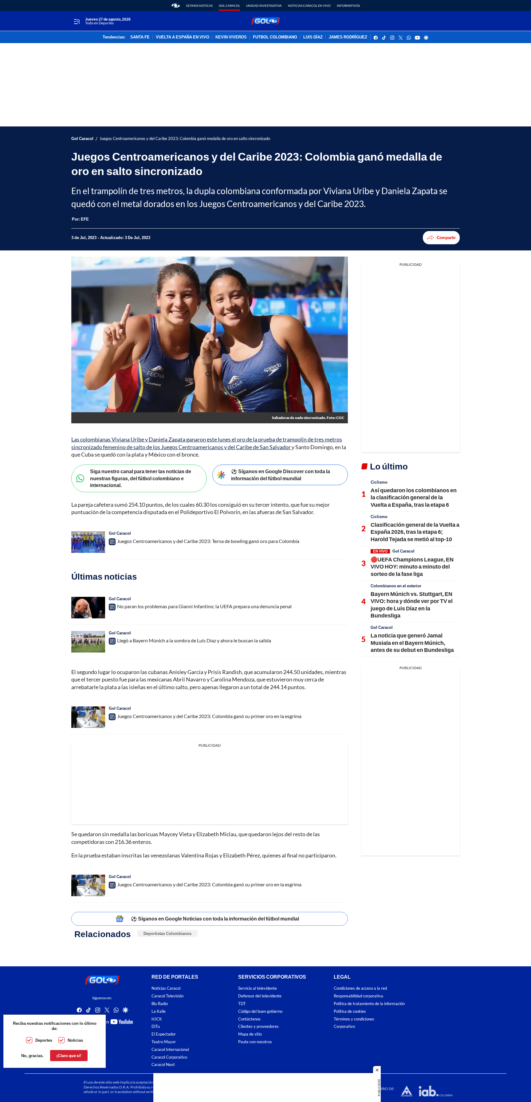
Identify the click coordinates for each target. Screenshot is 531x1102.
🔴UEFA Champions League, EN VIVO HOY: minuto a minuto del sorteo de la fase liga (412, 566)
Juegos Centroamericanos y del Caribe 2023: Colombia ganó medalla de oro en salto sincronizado (185, 139)
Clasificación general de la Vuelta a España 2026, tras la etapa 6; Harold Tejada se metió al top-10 (415, 531)
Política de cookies (350, 1011)
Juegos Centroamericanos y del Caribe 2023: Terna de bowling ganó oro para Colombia (208, 541)
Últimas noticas (199, 5)
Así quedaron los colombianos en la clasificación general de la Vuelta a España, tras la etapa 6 (414, 497)
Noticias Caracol (165, 989)
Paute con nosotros (255, 1042)
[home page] (175, 5)
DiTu (155, 1027)
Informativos (348, 5)
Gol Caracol (229, 5)
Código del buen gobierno (260, 1011)
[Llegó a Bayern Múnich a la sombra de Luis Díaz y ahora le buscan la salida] (88, 642)
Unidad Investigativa (264, 5)
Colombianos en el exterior (396, 585)
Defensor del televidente (259, 996)
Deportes (43, 1040)
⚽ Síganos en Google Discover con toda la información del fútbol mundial (280, 474)
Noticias (75, 1040)
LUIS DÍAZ (313, 37)
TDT (242, 1004)
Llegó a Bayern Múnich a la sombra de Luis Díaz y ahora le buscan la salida (194, 640)
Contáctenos (249, 1019)
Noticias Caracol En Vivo (309, 5)
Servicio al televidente (257, 989)
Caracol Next (163, 1065)
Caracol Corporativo (169, 1057)
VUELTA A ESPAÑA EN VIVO (182, 37)
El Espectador (163, 1034)
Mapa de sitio (250, 1034)
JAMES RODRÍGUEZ (348, 37)
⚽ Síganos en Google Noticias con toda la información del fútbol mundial (215, 918)
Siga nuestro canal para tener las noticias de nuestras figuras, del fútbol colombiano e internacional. (140, 478)
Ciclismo (379, 482)
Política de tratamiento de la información (369, 1004)
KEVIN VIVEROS (231, 37)
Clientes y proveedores (258, 1027)
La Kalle (158, 1011)
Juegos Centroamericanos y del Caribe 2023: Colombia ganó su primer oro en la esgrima (209, 716)
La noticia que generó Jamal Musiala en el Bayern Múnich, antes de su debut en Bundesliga (412, 642)
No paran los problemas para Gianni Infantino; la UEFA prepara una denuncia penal (204, 606)
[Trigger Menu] (76, 21)
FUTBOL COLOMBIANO (275, 37)
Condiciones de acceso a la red (360, 989)
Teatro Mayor (163, 1042)
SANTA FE (140, 37)
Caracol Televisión (167, 996)
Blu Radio (159, 1004)
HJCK (156, 1019)
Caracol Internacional (170, 1050)
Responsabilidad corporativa (358, 996)
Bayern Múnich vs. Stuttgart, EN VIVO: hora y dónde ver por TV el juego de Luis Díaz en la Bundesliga (412, 604)
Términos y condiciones (354, 1019)
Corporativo (344, 1027)
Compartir (446, 237)
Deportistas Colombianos (167, 933)
